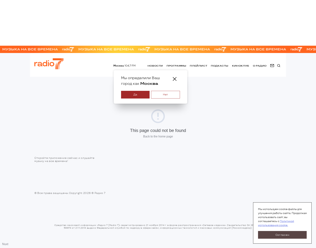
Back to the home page (158, 136)
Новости (155, 65)
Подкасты (219, 65)
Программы (176, 65)
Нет (165, 94)
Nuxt (5, 244)
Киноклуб (240, 65)
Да (135, 94)
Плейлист (198, 65)
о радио (260, 65)
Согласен (282, 234)
